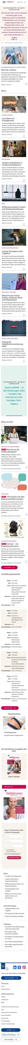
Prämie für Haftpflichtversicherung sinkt (12, 344)
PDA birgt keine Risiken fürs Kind (14, 913)
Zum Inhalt (7, 567)
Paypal (3, 997)
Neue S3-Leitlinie (8, 70)
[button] (14, 23)
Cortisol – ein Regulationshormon (10, 545)
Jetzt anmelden (9, 978)
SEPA (2, 1002)
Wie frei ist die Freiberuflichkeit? (10, 450)
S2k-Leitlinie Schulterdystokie (13, 941)
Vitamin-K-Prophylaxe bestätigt (14, 916)
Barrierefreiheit (6, 1015)
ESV (2, 42)
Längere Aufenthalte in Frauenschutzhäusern (12, 163)
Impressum (4, 1018)
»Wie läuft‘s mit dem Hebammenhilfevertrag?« (12, 497)
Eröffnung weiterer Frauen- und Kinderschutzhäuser (14, 208)
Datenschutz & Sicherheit (9, 1012)
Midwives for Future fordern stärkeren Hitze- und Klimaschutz (12, 297)
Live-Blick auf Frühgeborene (8, 119)
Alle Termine (8, 708)
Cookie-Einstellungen (8, 1024)
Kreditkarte (4, 999)
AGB (2, 1009)
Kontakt (9, 1030)
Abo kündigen (5, 1021)
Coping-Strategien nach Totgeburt (12, 252)
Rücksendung (5, 989)
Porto (2, 986)
